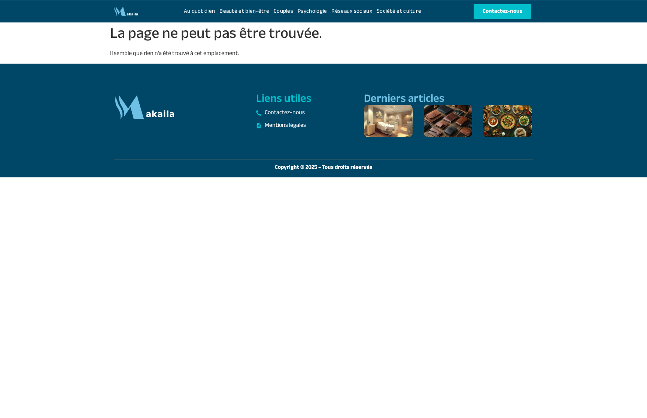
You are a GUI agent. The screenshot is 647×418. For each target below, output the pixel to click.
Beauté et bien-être (244, 11)
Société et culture (399, 11)
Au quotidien (199, 11)
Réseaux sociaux (351, 11)
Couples (283, 11)
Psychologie (312, 11)
